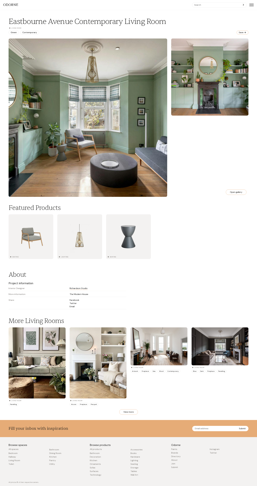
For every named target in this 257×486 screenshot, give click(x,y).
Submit (242, 428)
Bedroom (13, 453)
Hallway (12, 456)
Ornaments (95, 464)
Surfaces (94, 471)
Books (134, 453)
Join (173, 463)
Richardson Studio (79, 288)
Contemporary (29, 32)
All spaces (13, 449)
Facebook (74, 300)
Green (14, 32)
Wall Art (134, 474)
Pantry (52, 460)
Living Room (14, 460)
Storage (134, 467)
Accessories (137, 449)
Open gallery (236, 192)
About (174, 460)
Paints (174, 449)
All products (96, 449)
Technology (95, 474)
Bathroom (54, 449)
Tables (134, 471)
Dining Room (55, 453)
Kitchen (53, 456)
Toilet (11, 464)
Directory (176, 456)
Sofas (92, 467)
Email (72, 306)
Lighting (64, 257)
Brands (174, 452)
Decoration (95, 456)
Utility (52, 464)
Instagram (215, 449)
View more (128, 412)
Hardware (135, 456)
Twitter (73, 303)
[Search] (243, 5)
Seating (15, 257)
